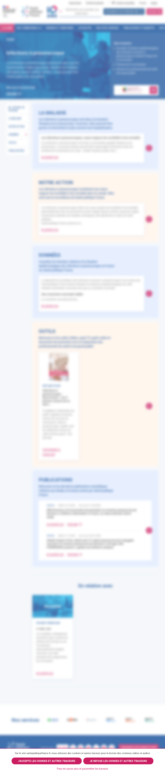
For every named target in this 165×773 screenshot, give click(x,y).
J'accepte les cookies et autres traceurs (46, 761)
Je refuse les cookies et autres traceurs (118, 761)
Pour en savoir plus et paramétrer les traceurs (82, 768)
